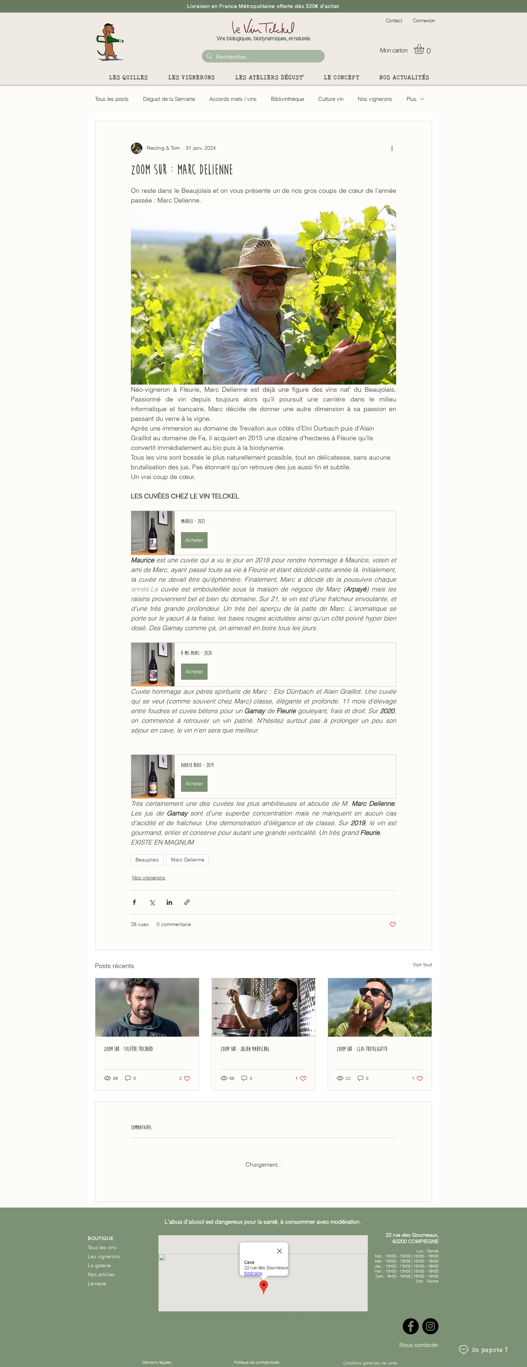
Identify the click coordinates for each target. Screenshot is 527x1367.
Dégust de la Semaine (169, 99)
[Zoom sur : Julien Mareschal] (263, 1007)
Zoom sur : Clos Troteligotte (362, 1049)
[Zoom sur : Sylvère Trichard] (147, 1007)
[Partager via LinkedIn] (169, 902)
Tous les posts (112, 99)
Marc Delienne (187, 859)
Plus (412, 99)
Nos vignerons (375, 99)
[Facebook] (411, 1320)
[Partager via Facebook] (134, 902)
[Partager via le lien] (187, 902)
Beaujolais (147, 859)
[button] (425, 49)
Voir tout (422, 964)
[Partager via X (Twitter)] (151, 902)
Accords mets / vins (233, 99)
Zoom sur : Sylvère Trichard (128, 1049)
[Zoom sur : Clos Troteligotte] (380, 1007)
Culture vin (330, 99)
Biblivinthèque (287, 99)
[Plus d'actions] (392, 148)
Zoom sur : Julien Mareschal (245, 1049)
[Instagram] (430, 1320)
